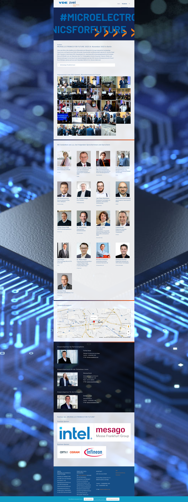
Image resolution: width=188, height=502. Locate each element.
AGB (116, 470)
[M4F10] (108, 94)
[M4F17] (64, 118)
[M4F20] (108, 118)
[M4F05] (108, 82)
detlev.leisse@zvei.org (93, 402)
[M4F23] (79, 130)
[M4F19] (94, 118)
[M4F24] (94, 130)
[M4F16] (123, 106)
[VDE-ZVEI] (69, 3)
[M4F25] (108, 130)
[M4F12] (64, 106)
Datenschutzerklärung (120, 472)
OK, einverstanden (88, 499)
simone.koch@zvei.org (93, 381)
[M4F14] (94, 106)
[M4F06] (123, 82)
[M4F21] (123, 118)
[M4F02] (79, 82)
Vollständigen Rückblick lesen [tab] (67, 65)
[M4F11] (123, 94)
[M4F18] (79, 118)
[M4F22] (64, 130)
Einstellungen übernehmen (112, 499)
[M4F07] (64, 94)
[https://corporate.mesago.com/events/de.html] (75, 432)
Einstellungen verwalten (100, 499)
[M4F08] (79, 94)
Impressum (118, 475)
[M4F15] (108, 106)
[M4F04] (94, 82)
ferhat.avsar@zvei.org (92, 357)
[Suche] (129, 3)
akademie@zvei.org (105, 489)
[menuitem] (118, 3)
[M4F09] (94, 94)
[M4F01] (64, 82)
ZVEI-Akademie (83, 475)
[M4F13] (79, 106)
